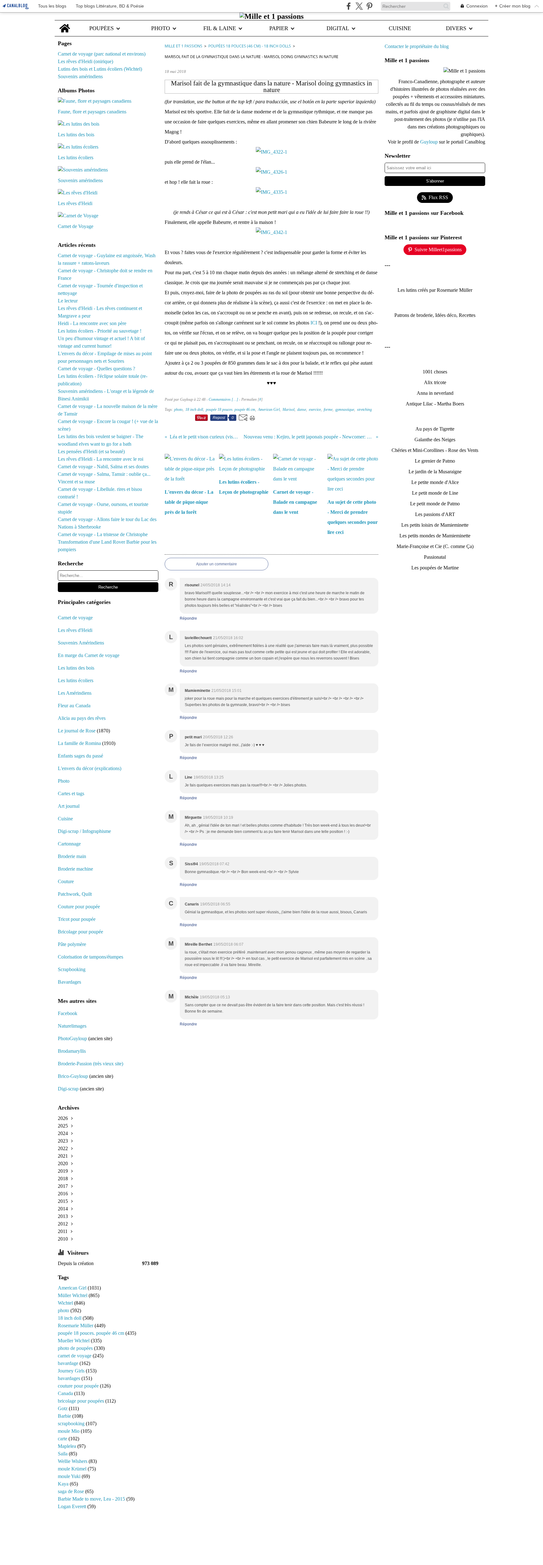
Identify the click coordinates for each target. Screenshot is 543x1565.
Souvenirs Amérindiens (81, 642)
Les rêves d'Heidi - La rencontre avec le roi (100, 459)
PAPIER (278, 28)
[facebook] (349, 6)
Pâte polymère (72, 944)
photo (64, 1310)
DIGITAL (337, 28)
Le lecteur (68, 300)
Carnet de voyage (75, 617)
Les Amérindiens (74, 693)
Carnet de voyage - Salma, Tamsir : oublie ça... (104, 474)
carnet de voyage (75, 1355)
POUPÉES (101, 28)
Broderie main (72, 856)
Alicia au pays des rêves (82, 718)
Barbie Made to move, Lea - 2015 (92, 1499)
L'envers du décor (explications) (89, 768)
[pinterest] (369, 6)
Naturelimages (73, 1026)
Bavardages (69, 982)
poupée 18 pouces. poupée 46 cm (91, 1333)
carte (63, 1438)
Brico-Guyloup (73, 1076)
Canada (66, 1393)
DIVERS (456, 28)
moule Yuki (70, 1476)
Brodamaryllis (72, 1051)
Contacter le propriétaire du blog (417, 46)
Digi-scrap (68, 1088)
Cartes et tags (71, 793)
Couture (66, 881)
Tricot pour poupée (77, 919)
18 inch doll (70, 1318)
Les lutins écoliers (75, 680)
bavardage (69, 1363)
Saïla (63, 1453)
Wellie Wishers (73, 1461)
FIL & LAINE (219, 28)
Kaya (64, 1483)
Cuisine (65, 818)
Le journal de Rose (77, 730)
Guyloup (429, 141)
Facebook (67, 1013)
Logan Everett (72, 1506)
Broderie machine (75, 869)
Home (64, 23)
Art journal (69, 806)
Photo (63, 781)
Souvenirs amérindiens (80, 76)
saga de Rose (71, 1491)
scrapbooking (72, 1423)
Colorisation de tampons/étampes (90, 956)
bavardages (69, 1378)
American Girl (73, 1288)
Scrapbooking (71, 969)
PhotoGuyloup (72, 1038)
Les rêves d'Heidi (75, 630)
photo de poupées (76, 1348)
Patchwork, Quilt (75, 894)
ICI (313, 322)
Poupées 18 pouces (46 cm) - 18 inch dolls (249, 46)
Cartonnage (69, 843)
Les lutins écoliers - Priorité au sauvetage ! (99, 331)
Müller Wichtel (73, 1295)
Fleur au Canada (74, 705)
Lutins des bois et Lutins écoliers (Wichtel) (100, 69)
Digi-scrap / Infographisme (84, 831)
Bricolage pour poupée (80, 931)
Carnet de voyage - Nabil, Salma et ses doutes (103, 466)
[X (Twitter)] (359, 6)
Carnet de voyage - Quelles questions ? (96, 368)
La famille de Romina (79, 743)
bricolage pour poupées (81, 1401)
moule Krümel (73, 1468)
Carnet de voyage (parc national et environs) (101, 54)
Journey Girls (72, 1370)
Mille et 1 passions (183, 46)
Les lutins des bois (76, 668)
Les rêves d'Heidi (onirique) (85, 61)
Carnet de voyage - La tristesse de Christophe (103, 534)
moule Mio (69, 1431)
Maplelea (67, 1446)
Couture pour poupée (79, 906)
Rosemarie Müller (76, 1325)
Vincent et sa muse (76, 481)
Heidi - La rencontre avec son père (92, 323)
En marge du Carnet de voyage (88, 655)
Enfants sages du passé (80, 755)
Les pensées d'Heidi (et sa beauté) (91, 451)
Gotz (63, 1408)
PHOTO (160, 28)
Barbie (65, 1416)
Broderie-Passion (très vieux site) (90, 1063)
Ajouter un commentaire (216, 564)
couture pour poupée (79, 1385)
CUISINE (400, 28)
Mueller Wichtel (74, 1340)
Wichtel (66, 1303)
